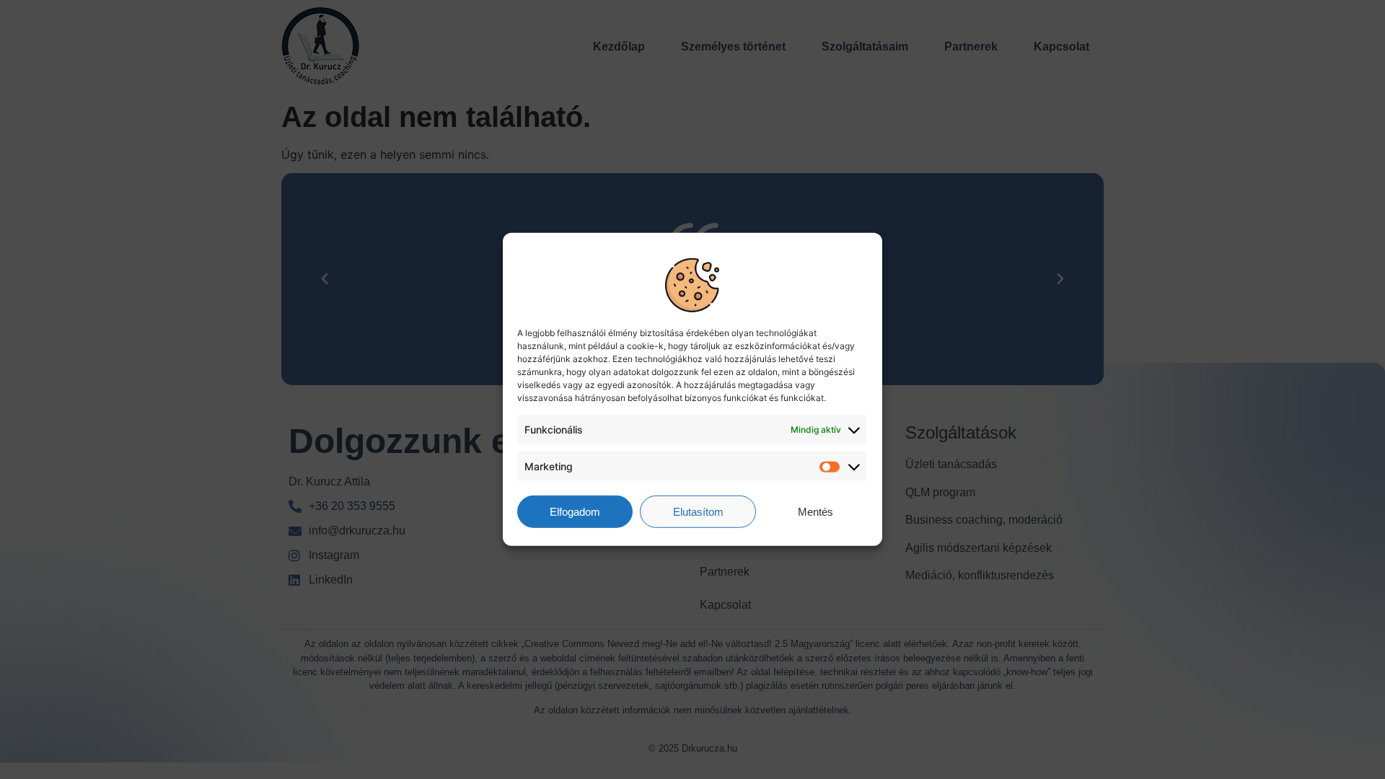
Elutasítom (698, 512)
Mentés (815, 512)
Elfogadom (575, 512)
